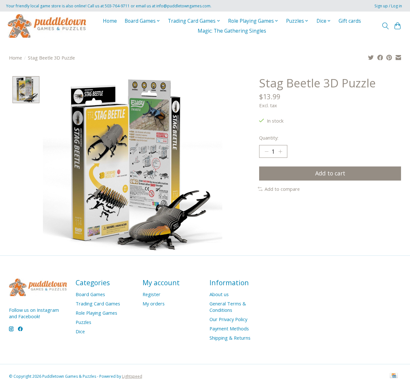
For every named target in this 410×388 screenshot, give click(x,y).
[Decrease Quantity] (266, 151)
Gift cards (350, 21)
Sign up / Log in (388, 6)
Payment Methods (229, 328)
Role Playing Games (96, 313)
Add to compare (282, 189)
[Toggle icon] (385, 26)
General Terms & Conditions (227, 306)
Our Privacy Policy (228, 319)
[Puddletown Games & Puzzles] (47, 26)
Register (151, 294)
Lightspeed (132, 376)
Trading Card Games (98, 303)
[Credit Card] (394, 376)
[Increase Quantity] (280, 151)
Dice (80, 331)
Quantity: (268, 137)
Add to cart (330, 173)
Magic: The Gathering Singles (232, 31)
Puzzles (83, 322)
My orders (154, 303)
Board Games (90, 294)
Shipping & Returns (229, 338)
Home (110, 21)
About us (219, 294)
